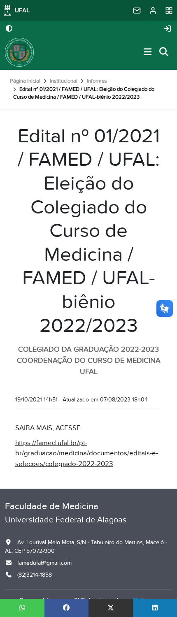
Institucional (63, 81)
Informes (97, 81)
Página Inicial (25, 81)
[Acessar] (167, 29)
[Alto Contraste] (9, 29)
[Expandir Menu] (148, 52)
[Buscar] (164, 52)
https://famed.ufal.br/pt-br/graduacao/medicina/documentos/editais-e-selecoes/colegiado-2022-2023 (86, 453)
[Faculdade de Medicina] (19, 52)
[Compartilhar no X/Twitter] (110, 608)
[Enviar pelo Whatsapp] (22, 608)
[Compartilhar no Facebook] (66, 608)
